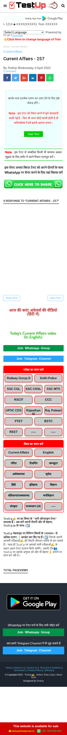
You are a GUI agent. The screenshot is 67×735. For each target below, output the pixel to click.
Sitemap (48, 670)
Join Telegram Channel (33, 358)
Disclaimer (19, 670)
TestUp (40, 681)
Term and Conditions (50, 667)
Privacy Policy (35, 670)
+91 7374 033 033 (51, 731)
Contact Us (31, 667)
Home (9, 667)
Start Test (33, 134)
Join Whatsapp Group (33, 348)
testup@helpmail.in (23, 731)
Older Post (55, 298)
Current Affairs (12, 51)
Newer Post (11, 298)
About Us (19, 667)
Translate (17, 35)
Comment (9, 71)
